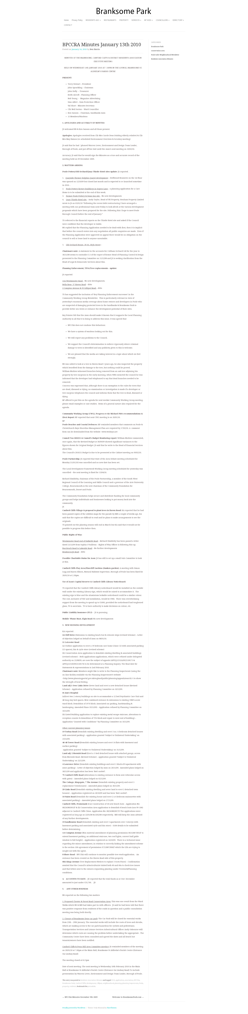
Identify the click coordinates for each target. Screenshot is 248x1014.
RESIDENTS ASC (92, 20)
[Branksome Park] (124, 10)
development (91, 983)
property (65, 986)
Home (66, 20)
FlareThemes (111, 1008)
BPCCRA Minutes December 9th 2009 (80, 997)
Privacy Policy (77, 20)
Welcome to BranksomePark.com (128, 997)
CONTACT (68, 25)
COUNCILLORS (162, 20)
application (120, 980)
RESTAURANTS (110, 20)
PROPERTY (123, 20)
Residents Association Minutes (91, 980)
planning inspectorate (130, 983)
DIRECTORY (177, 20)
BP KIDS (147, 20)
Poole (141, 983)
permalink (91, 986)
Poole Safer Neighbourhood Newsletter (165, 55)
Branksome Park (68, 983)
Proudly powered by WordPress (73, 1008)
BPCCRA (137, 980)
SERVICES (135, 20)
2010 (113, 980)
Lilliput (99, 983)
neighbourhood (108, 983)
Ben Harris (95, 49)
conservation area (158, 51)
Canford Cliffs (81, 983)
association (129, 980)
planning (118, 983)
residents (72, 986)
